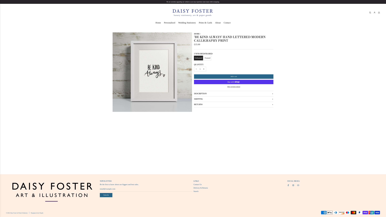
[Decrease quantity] (196, 69)
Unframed (198, 58)
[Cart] (379, 12)
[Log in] (374, 12)
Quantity (199, 64)
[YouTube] (298, 185)
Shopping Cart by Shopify (37, 213)
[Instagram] (293, 185)
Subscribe (106, 195)
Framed (207, 58)
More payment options (233, 87)
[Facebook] (288, 185)
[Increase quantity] (204, 69)
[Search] (370, 12)
